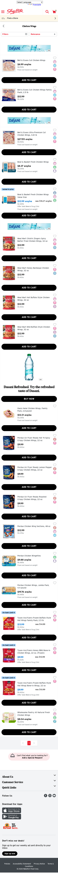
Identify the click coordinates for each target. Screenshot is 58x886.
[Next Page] (34, 743)
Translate (37, 5)
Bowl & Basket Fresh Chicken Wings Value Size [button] (33, 195)
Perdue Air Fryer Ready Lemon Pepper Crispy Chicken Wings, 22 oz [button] (34, 468)
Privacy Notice (39, 864)
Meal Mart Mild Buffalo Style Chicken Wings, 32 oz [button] (33, 328)
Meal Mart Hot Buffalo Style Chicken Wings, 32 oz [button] (33, 298)
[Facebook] (45, 796)
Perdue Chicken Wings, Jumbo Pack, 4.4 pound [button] (33, 586)
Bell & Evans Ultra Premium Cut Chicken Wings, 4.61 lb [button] (31, 133)
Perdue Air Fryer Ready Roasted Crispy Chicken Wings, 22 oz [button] (31, 498)
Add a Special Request (32, 758)
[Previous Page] (23, 743)
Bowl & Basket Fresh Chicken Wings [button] (33, 162)
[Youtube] (54, 796)
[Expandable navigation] (3, 12)
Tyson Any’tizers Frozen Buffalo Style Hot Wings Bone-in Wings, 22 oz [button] (34, 684)
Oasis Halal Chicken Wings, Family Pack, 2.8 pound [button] (32, 409)
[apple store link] (11, 812)
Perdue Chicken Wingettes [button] (29, 556)
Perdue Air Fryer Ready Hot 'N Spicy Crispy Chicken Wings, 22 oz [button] (33, 439)
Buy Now (29, 399)
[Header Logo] (14, 12)
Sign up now (9, 853)
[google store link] (11, 818)
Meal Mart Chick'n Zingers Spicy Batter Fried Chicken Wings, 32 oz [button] (32, 239)
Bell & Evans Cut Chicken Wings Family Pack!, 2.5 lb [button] (34, 91)
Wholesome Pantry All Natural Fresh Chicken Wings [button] (33, 713)
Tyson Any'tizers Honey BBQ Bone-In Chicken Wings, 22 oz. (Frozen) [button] (33, 651)
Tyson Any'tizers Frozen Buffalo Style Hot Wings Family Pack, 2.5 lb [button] (34, 619)
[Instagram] (50, 796)
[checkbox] (55, 58)
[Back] (3, 26)
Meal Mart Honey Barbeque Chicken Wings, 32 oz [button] (33, 269)
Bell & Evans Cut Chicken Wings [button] (31, 60)
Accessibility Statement (22, 864)
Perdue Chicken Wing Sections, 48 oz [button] (33, 526)
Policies (7, 864)
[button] (47, 11)
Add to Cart (29, 80)
